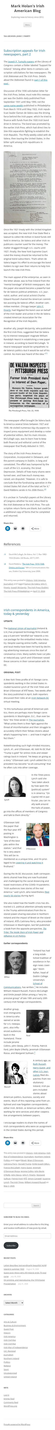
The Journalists (36, 719)
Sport (6, 1369)
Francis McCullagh (12, 1167)
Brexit (24, 1160)
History (29, 580)
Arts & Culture (10, 1321)
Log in (6, 1395)
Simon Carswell (35, 1178)
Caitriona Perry (10, 1164)
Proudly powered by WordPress (17, 1424)
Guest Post (9, 1329)
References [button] (12, 544)
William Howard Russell (35, 1182)
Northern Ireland (42, 1156)
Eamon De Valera (32, 583)
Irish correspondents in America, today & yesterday (27, 612)
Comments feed (11, 1402)
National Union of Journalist (22, 628)
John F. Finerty (29, 1175)
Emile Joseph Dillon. (41, 1164)
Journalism (8, 583)
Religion (7, 1365)
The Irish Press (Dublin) (38, 587)
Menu (27, 25)
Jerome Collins (27, 1171)
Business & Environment (15, 1325)
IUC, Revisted (10, 1351)
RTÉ (25, 1178)
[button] (46, 354)
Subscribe (11, 1245)
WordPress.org (10, 1406)
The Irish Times (17, 1182)
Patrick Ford (17, 1178)
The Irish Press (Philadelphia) (17, 591)
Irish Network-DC (40, 697)
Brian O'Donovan (35, 1160)
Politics (7, 1160)
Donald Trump (24, 1164)
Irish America (40, 580)
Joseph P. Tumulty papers (21, 61)
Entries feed (9, 1398)
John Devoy (16, 1175)
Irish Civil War (10, 1340)
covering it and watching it (29, 862)
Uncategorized (10, 1373)
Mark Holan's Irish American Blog (27, 8)
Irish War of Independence (16, 1347)
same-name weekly (13, 105)
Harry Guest (26, 1167)
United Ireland (10, 1376)
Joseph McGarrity (19, 587)
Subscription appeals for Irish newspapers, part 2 (24, 52)
